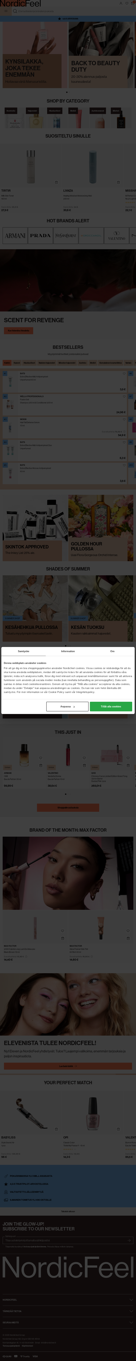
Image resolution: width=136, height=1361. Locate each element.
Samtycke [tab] (23, 651)
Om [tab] (112, 651)
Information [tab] (68, 651)
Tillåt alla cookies (111, 706)
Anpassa (65, 706)
